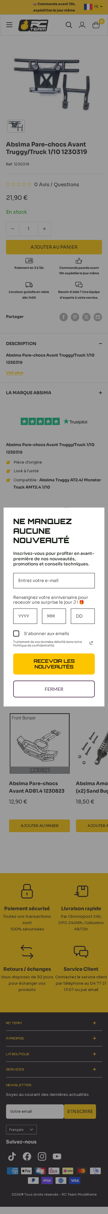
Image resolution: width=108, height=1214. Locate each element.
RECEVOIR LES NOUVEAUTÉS (54, 664)
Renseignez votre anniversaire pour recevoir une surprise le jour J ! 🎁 (50, 600)
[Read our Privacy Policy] (91, 642)
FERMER (54, 689)
